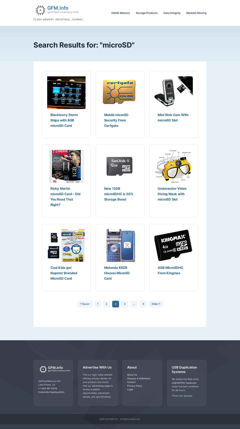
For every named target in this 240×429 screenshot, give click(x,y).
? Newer (85, 303)
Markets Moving (196, 13)
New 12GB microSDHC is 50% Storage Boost (118, 194)
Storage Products (147, 13)
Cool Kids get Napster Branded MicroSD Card (63, 273)
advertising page (101, 385)
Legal (130, 389)
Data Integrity (172, 13)
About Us (132, 374)
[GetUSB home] (53, 369)
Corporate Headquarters (51, 392)
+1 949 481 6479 (47, 388)
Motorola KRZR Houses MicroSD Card (117, 273)
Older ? (156, 303)
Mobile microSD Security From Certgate (116, 120)
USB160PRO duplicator (184, 382)
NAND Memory (121, 13)
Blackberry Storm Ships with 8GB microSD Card (64, 120)
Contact (131, 382)
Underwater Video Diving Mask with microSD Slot (172, 194)
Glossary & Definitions (138, 378)
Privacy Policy (134, 385)
